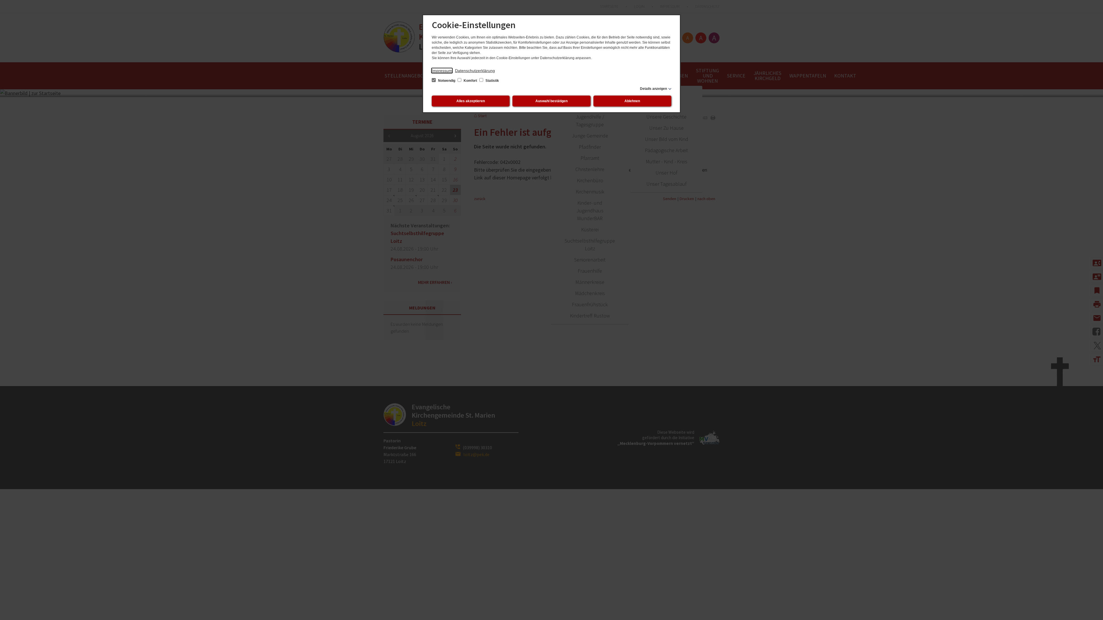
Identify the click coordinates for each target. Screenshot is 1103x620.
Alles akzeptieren (470, 101)
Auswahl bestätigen (551, 101)
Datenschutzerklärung (475, 70)
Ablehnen (632, 101)
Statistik (492, 81)
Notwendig (446, 81)
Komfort (470, 81)
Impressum (442, 70)
